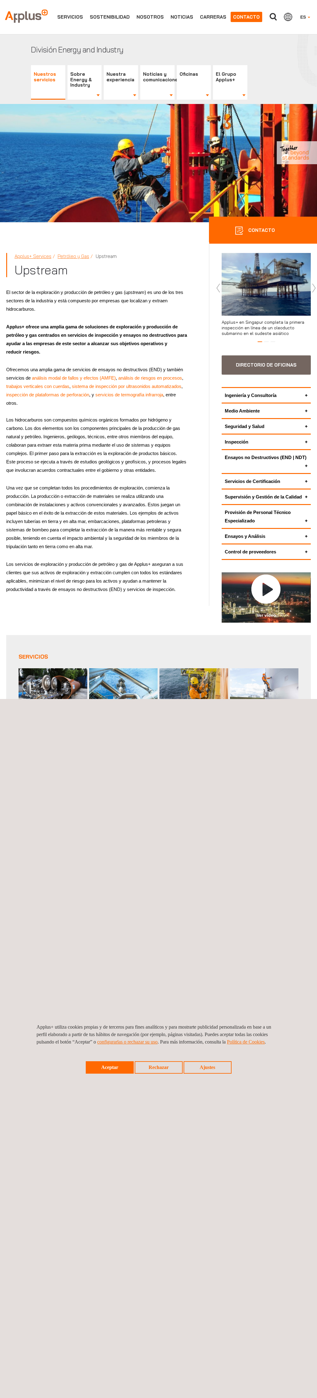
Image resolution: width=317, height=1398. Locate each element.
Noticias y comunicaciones (159, 77)
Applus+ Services (33, 256)
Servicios (70, 17)
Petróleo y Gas (73, 256)
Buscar (273, 17)
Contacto (246, 17)
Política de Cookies (246, 1041)
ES (303, 17)
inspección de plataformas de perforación (47, 394)
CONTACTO (261, 230)
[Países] (288, 17)
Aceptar (109, 1067)
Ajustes (207, 1067)
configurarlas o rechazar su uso (127, 1041)
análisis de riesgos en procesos (150, 378)
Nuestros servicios (45, 77)
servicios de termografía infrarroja (129, 394)
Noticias (182, 17)
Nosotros (150, 17)
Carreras (213, 17)
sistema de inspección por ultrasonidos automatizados (126, 386)
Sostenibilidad (110, 17)
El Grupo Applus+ (226, 77)
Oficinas (189, 74)
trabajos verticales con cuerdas (37, 386)
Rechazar (159, 1067)
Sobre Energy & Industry (81, 79)
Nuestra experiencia (120, 77)
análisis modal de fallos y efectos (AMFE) (74, 378)
